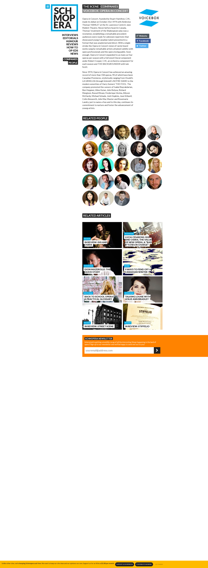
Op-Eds (73, 50)
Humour (72, 41)
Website (143, 36)
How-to (72, 47)
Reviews (72, 44)
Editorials (70, 38)
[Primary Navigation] (48, 6)
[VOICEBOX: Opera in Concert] (148, 17)
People (73, 62)
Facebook (144, 41)
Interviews (70, 35)
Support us (124, 564)
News (74, 53)
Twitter (142, 46)
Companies (70, 59)
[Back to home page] (64, 17)
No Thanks (159, 564)
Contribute (144, 564)
